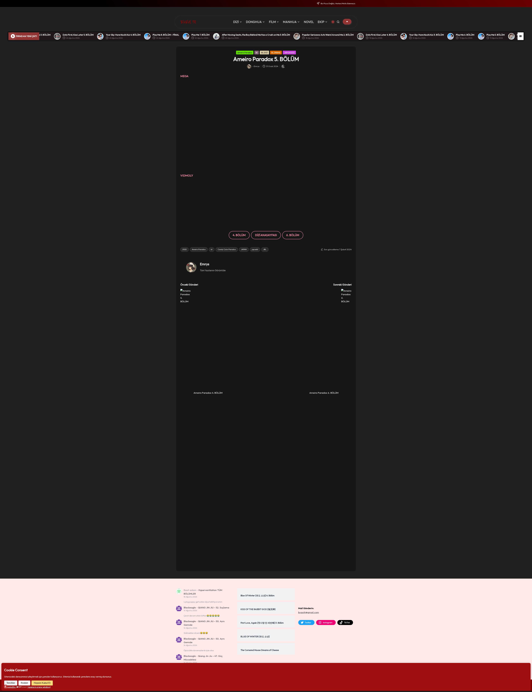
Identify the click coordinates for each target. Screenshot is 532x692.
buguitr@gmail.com (308, 612)
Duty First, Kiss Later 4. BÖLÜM (326, 34)
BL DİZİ (264, 52)
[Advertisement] (266, 99)
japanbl (255, 249)
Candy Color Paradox (227, 249)
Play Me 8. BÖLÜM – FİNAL (111, 34)
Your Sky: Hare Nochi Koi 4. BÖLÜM (68, 34)
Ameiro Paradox (244, 52)
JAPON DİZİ (289, 52)
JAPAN (244, 249)
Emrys (204, 264)
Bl (256, 52)
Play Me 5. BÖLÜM (441, 34)
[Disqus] (266, 531)
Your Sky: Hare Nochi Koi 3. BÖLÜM (372, 34)
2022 (184, 249)
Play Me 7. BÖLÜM (146, 34)
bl (211, 249)
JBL (264, 249)
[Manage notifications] (5, 686)
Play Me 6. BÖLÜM (411, 34)
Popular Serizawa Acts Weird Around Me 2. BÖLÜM (273, 34)
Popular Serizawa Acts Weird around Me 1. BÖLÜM (487, 34)
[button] (347, 22)
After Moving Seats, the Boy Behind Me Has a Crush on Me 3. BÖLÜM (201, 34)
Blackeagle (190, 607)
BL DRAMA (275, 52)
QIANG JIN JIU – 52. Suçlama (213, 607)
